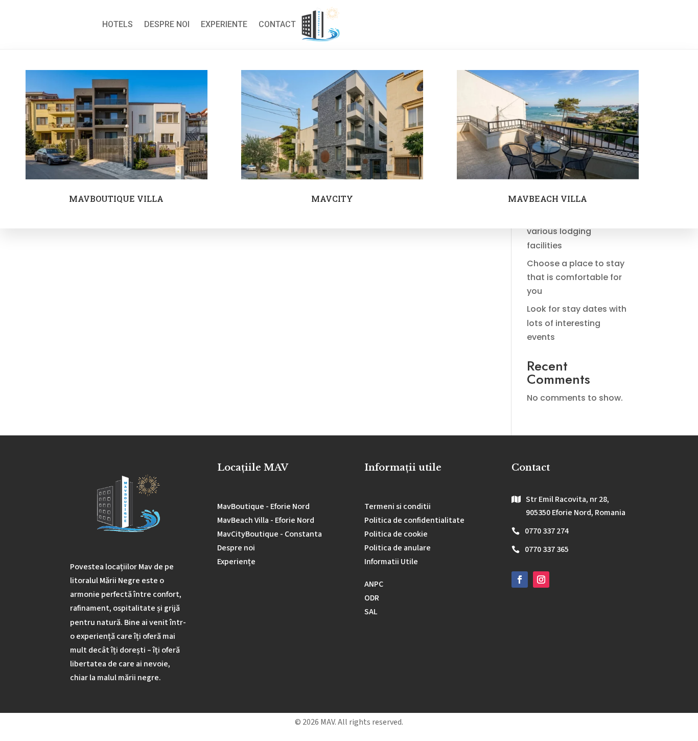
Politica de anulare (397, 547)
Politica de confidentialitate (414, 520)
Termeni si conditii (397, 506)
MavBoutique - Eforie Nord (263, 506)
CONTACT (277, 24)
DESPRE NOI (167, 24)
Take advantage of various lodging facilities (567, 231)
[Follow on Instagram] (541, 579)
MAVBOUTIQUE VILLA (116, 198)
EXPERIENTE (224, 24)
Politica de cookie (396, 534)
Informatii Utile (391, 561)
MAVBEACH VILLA (547, 198)
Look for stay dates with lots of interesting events (576, 322)
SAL (371, 611)
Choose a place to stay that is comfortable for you (575, 277)
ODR (371, 598)
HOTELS (117, 24)
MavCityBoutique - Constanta (269, 534)
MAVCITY (332, 198)
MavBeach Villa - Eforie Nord (265, 520)
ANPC (373, 584)
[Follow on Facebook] (519, 579)
